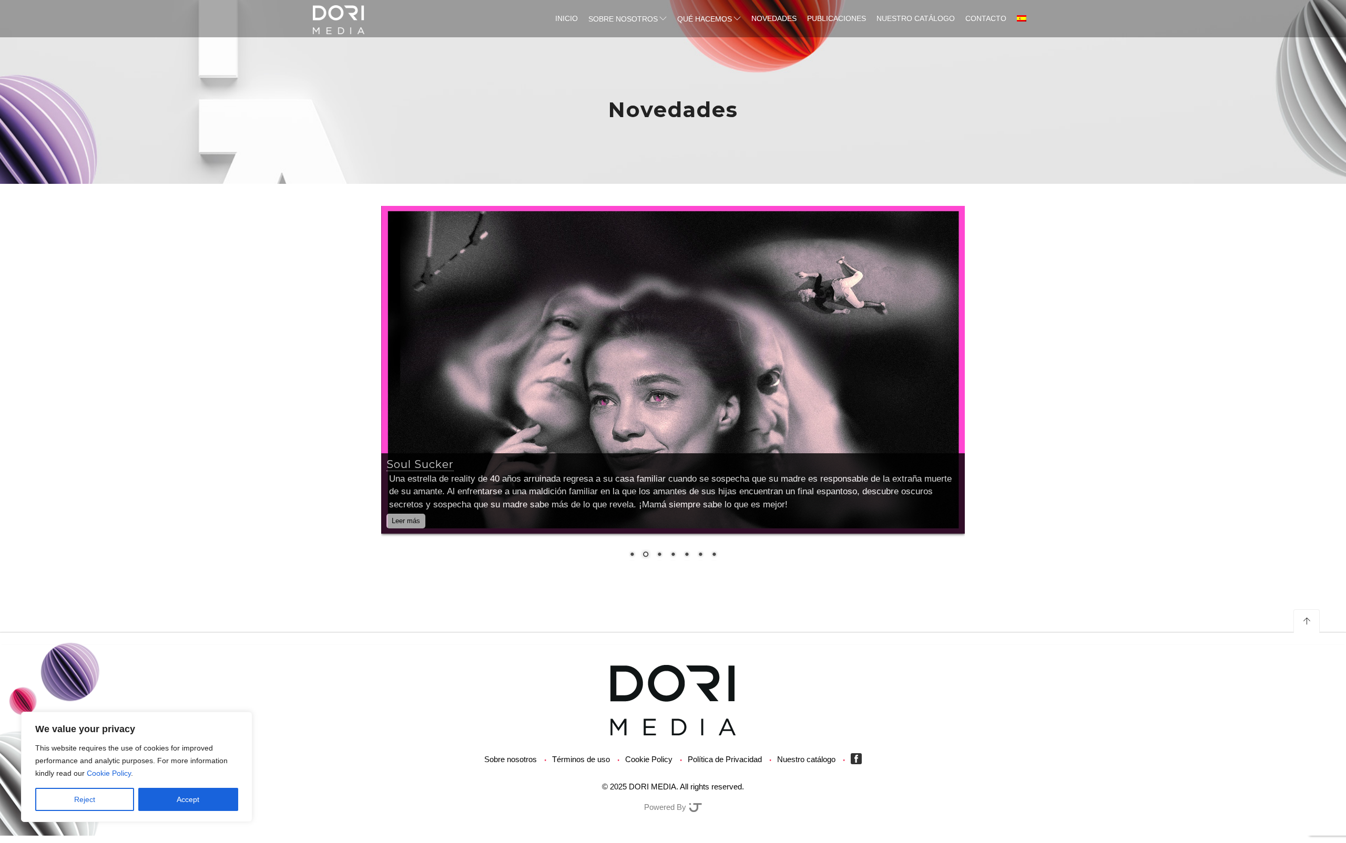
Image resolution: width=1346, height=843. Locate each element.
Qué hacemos (704, 19)
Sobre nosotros (623, 19)
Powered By (666, 807)
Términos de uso (581, 759)
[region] (136, 767)
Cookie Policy (109, 773)
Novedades (774, 18)
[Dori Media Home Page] (673, 699)
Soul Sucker (420, 464)
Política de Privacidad (725, 759)
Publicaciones (836, 18)
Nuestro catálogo (915, 18)
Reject (84, 799)
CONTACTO (985, 18)
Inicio (566, 18)
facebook (858, 758)
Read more (433, 521)
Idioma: (1022, 18)
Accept (188, 799)
